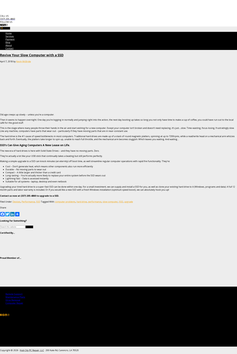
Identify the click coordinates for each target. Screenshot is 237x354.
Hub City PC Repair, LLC (32, 350)
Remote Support (13, 294)
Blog (7, 42)
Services (9, 36)
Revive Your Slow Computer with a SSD (32, 55)
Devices (16, 201)
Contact (9, 48)
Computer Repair (14, 303)
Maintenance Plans (15, 297)
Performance (28, 201)
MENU (6, 28)
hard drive (82, 201)
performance (94, 201)
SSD (38, 201)
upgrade (128, 201)
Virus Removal (12, 300)
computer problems (65, 201)
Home (8, 33)
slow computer (110, 201)
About (8, 45)
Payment (10, 39)
